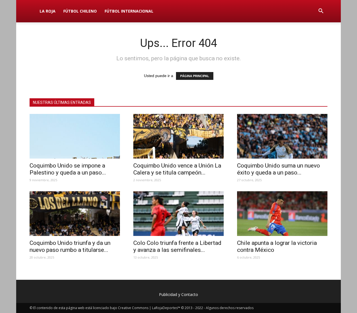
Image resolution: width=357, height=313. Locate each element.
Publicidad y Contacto (178, 294)
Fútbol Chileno (80, 11)
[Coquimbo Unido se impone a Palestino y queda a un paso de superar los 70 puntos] (75, 136)
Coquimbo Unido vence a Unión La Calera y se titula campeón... (177, 169)
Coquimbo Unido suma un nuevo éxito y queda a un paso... (278, 169)
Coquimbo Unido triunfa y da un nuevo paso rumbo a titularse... (70, 246)
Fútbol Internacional (129, 11)
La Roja (48, 11)
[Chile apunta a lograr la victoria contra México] (282, 213)
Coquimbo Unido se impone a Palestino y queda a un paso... (68, 169)
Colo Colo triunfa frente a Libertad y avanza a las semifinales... (177, 246)
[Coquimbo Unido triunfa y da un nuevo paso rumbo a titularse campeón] (75, 213)
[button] (320, 11)
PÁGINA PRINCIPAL (194, 76)
